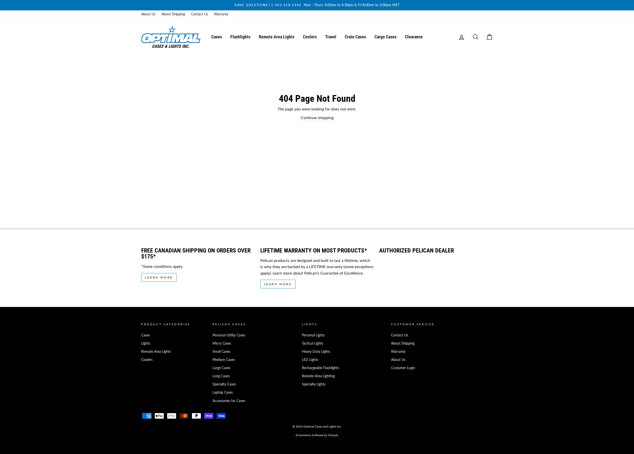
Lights (145, 343)
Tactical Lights (312, 343)
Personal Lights (313, 335)
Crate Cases (355, 36)
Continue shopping (317, 117)
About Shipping (173, 14)
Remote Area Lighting (318, 376)
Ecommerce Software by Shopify (317, 435)
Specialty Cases (224, 384)
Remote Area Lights (276, 36)
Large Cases (221, 368)
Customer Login (403, 368)
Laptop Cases (222, 392)
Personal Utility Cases (228, 335)
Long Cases (221, 376)
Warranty (221, 14)
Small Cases (221, 351)
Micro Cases (221, 343)
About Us (148, 14)
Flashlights (240, 36)
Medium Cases (223, 360)
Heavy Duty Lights (316, 351)
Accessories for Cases (228, 401)
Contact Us (199, 14)
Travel (330, 36)
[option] (317, 5)
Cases (216, 36)
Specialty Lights (313, 384)
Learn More (159, 277)
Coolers (310, 36)
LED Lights (310, 360)
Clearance (414, 36)
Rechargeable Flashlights (320, 368)
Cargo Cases (385, 36)
